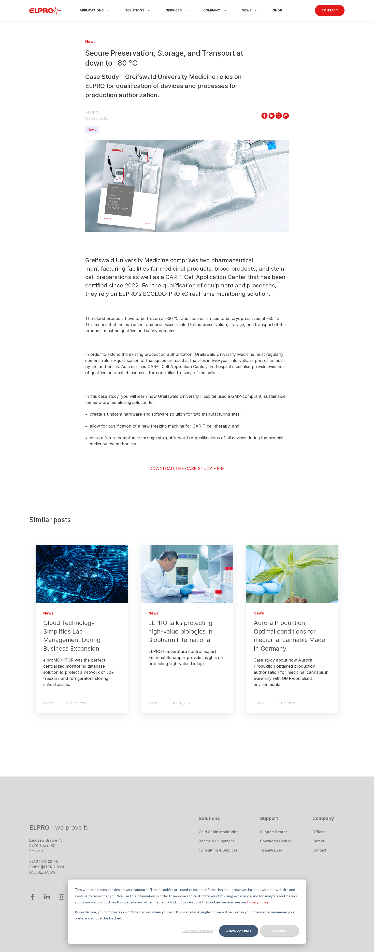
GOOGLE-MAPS (42, 872)
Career (318, 841)
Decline (279, 931)
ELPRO (92, 112)
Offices (318, 832)
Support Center (273, 832)
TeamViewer (271, 850)
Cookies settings (197, 931)
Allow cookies (238, 931)
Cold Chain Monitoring (219, 832)
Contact (319, 850)
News (92, 129)
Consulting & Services (218, 850)
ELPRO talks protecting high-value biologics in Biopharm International (180, 631)
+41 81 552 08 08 (43, 861)
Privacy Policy (257, 902)
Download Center (275, 841)
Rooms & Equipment (216, 841)
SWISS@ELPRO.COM (46, 867)
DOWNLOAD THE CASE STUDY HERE (187, 468)
